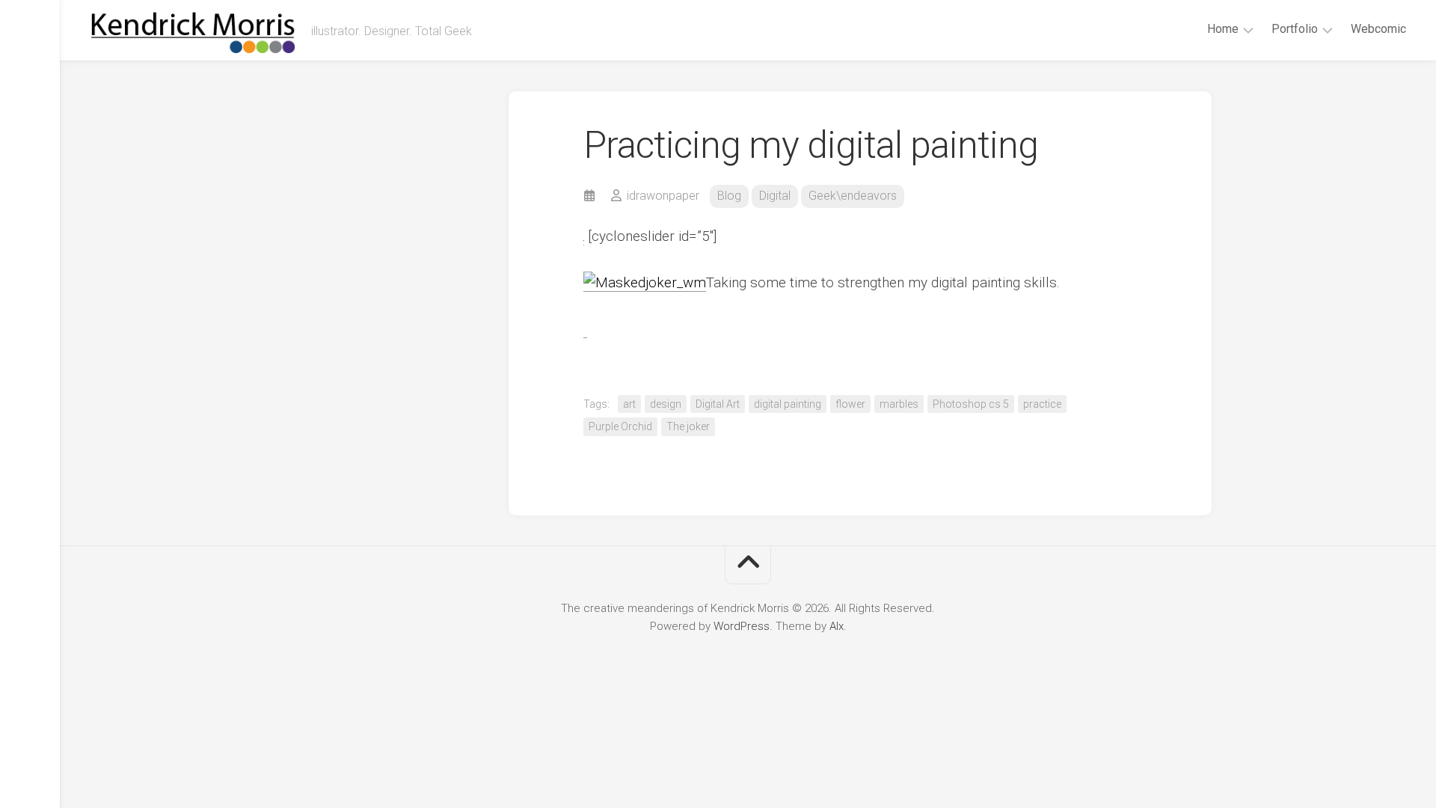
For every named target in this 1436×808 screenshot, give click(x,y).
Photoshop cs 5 (971, 404)
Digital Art (718, 404)
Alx (836, 626)
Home (1223, 29)
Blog (729, 196)
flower (850, 404)
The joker (688, 426)
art (629, 404)
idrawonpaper (663, 196)
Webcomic (1378, 29)
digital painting (787, 404)
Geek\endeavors (852, 196)
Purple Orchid (620, 426)
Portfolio (1294, 29)
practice (1042, 404)
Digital (775, 196)
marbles (899, 404)
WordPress (742, 626)
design (665, 404)
